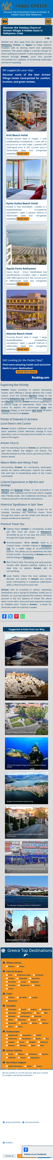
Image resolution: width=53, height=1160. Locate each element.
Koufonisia (24, 1016)
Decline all (9, 1156)
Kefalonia (32, 1054)
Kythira (44, 1054)
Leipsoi (11, 1042)
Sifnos (34, 1023)
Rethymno (6, 45)
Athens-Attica (13, 962)
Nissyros (44, 1042)
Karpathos (26, 1038)
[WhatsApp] (22, 617)
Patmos (11, 1045)
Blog (42, 629)
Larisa (23, 982)
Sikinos (45, 1023)
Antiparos (45, 1009)
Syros (10, 1026)
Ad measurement (32, 1122)
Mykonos (21, 1020)
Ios (37, 1013)
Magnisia (34, 982)
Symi (33, 1045)
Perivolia (47, 398)
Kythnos (37, 1016)
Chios (29, 1066)
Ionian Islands (13, 1050)
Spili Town (37, 410)
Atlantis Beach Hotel (19, 333)
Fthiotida (22, 978)
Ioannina (35, 978)
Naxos (33, 1020)
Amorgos (12, 1009)
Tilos (42, 1045)
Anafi (23, 1009)
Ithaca (21, 1054)
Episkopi (5, 410)
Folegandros (26, 1013)
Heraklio (23, 997)
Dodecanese (12, 1031)
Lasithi (34, 997)
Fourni (39, 1066)
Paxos (23, 1057)
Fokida (11, 978)
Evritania (39, 975)
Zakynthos (34, 1057)
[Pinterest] (16, 617)
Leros (21, 1042)
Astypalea (26, 1035)
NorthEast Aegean (15, 1062)
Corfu (10, 1054)
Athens (11, 966)
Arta (10, 975)
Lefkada (12, 1057)
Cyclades (10, 1005)
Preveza (11, 985)
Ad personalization (13, 1122)
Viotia (10, 989)
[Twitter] (10, 617)
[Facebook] (4, 617)
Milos (10, 1020)
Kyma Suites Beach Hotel (22, 203)
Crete (8, 993)
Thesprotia (25, 985)
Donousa (12, 1013)
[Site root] (7, 6)
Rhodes (22, 1045)
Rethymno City (17, 398)
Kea (46, 1013)
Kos (47, 1038)
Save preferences (27, 1156)
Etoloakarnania (24, 975)
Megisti (31, 1042)
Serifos (24, 1023)
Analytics (9, 1142)
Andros (33, 1009)
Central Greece (13, 971)
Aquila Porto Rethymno (21, 268)
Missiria (9, 401)
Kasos (38, 1038)
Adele (43, 407)
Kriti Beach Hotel (17, 135)
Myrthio (33, 395)
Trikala (37, 985)
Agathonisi (13, 1035)
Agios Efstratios (15, 1066)
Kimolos (11, 1016)
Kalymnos (12, 1038)
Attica (21, 966)
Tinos (19, 1026)
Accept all (44, 1156)
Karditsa (12, 982)
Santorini (12, 1023)
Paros (43, 1020)
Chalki (38, 1035)
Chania (11, 997)
